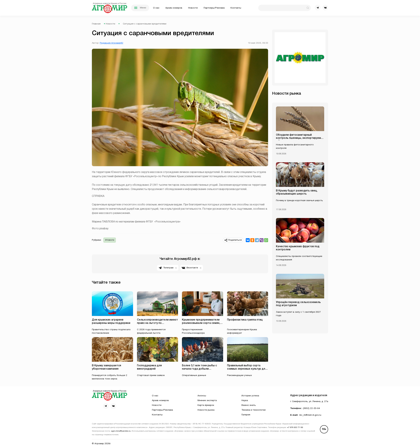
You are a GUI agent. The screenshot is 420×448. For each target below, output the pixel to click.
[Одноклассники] (252, 240)
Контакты (236, 8)
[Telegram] (257, 240)
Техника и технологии (254, 410)
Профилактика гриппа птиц (245, 320)
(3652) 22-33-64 (311, 408)
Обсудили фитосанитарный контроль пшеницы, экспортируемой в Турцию (300, 138)
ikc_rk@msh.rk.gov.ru (310, 415)
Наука (245, 400)
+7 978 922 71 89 (295, 427)
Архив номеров (173, 8)
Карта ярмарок (206, 405)
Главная (96, 24)
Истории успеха (250, 396)
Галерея (246, 415)
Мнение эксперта (207, 400)
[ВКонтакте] (248, 240)
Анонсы (202, 396)
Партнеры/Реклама (214, 8)
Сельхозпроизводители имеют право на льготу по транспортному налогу (157, 323)
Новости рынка (206, 410)
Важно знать (249, 405)
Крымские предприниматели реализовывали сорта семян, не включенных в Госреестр (201, 323)
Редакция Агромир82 (111, 43)
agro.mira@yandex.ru (121, 431)
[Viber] (261, 240)
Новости (193, 8)
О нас (156, 8)
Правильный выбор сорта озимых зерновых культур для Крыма (247, 369)
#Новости (109, 240)
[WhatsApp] (266, 240)
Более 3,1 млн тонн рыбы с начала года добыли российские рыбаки (199, 369)
